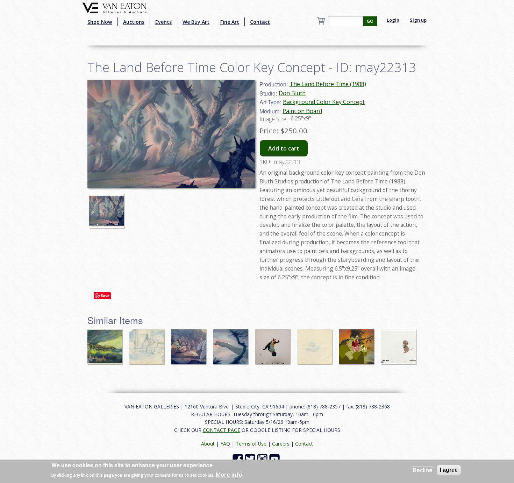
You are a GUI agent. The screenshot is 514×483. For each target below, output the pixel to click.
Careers (281, 443)
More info (229, 474)
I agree (449, 470)
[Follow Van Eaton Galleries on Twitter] (251, 458)
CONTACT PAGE (221, 430)
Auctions (133, 22)
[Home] (114, 7)
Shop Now (99, 22)
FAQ (225, 443)
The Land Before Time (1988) (328, 84)
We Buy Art (196, 22)
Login (393, 20)
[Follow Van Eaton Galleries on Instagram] (263, 458)
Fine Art (229, 22)
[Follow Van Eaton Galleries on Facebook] (239, 458)
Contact (260, 22)
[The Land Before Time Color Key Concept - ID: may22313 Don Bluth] (171, 133)
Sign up (418, 20)
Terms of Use (251, 443)
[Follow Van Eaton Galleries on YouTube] (275, 458)
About (208, 443)
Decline (423, 470)
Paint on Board (302, 111)
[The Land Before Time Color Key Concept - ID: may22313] (108, 207)
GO (370, 21)
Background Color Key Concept (324, 102)
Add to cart (283, 148)
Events (163, 22)
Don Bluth (292, 93)
